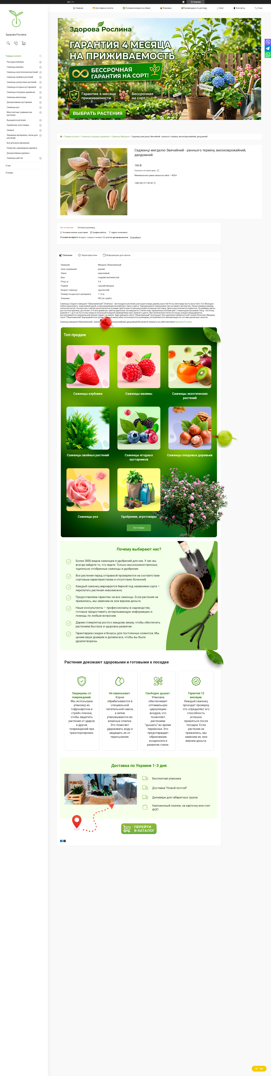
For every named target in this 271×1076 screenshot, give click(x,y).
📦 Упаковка (165, 8)
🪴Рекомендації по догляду (194, 8)
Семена (10, 130)
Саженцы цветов (15, 158)
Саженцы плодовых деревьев (21, 92)
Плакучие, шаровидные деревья (22, 148)
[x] (64, 841)
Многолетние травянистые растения (19, 113)
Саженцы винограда (16, 97)
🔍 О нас (258, 8)
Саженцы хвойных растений (20, 77)
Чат (261, 1069)
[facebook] (61, 841)
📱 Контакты (239, 8)
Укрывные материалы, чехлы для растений (22, 136)
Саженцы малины (15, 67)
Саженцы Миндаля (120, 137)
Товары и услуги (13, 56)
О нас (8, 166)
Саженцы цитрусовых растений (21, 82)
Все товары (139, 528)
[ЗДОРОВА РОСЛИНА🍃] (24, 18)
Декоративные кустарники (19, 102)
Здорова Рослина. (183, 322)
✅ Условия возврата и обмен (136, 8)
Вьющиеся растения (16, 120)
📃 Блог (220, 8)
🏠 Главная (78, 8)
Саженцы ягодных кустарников (21, 87)
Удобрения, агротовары (18, 125)
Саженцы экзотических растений (22, 72)
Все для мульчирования (18, 143)
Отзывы (9, 173)
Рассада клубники (15, 62)
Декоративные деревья (18, 153)
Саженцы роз (13, 107)
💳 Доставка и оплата (103, 8)
